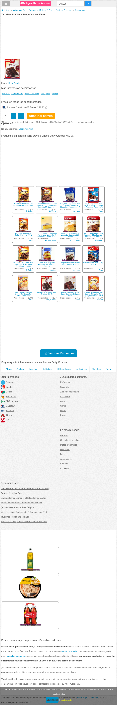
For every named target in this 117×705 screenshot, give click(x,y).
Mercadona (11, 396)
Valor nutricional (32, 93)
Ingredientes (17, 93)
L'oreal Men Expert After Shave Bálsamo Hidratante (25, 488)
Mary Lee (76, 211)
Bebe (62, 454)
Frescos (64, 464)
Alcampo (10, 415)
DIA (7, 420)
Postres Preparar (64, 10)
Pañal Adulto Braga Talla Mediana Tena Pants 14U (24, 521)
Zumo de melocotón (69, 392)
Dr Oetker (29, 211)
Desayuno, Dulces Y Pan (40, 10)
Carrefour (33, 369)
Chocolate (65, 396)
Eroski (9, 387)
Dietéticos (64, 449)
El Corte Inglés (13, 401)
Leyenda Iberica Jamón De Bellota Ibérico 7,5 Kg (23, 498)
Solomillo (64, 387)
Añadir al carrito (41, 116)
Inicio (6, 10)
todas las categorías (16, 656)
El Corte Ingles (51, 240)
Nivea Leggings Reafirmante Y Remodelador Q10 (24, 512)
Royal (101, 211)
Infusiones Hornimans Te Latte (15, 517)
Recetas (6, 93)
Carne (63, 406)
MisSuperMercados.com (35, 3)
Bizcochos (80, 10)
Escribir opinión (26, 129)
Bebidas (64, 435)
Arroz (62, 401)
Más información (66, 700)
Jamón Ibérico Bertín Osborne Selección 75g (21, 503)
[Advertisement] (58, 37)
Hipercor (10, 410)
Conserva (64, 468)
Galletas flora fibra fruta (11, 493)
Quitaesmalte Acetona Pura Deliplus (17, 507)
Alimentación (19, 10)
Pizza (62, 415)
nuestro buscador (69, 651)
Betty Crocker (14, 83)
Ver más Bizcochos (61, 353)
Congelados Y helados (70, 440)
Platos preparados (68, 445)
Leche (63, 410)
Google (55, 93)
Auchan (54, 270)
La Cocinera (75, 240)
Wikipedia (45, 93)
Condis (9, 392)
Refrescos (65, 382)
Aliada (77, 300)
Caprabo (10, 382)
